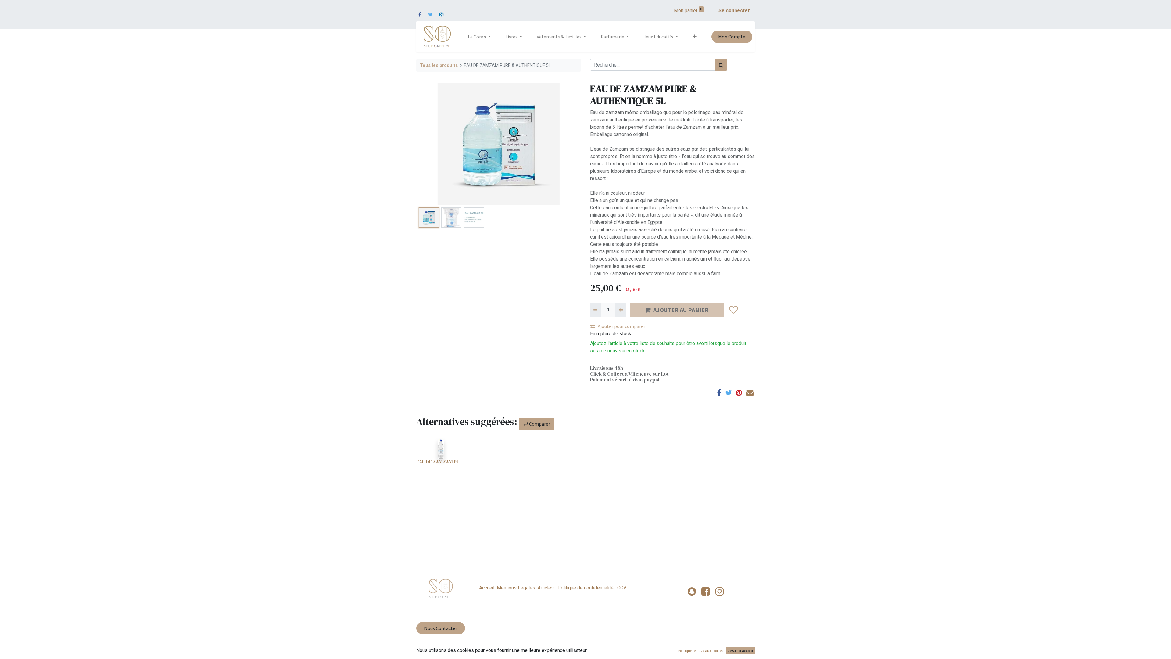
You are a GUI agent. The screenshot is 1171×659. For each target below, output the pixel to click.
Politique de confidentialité (585, 588)
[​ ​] (419, 10)
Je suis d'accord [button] (740, 650)
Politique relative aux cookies (700, 650)
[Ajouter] (620, 310)
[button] (694, 37)
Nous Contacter (440, 628)
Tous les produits (439, 65)
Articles (546, 588)
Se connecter (734, 10)
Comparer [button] (539, 424)
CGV (621, 588)
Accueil (486, 588)
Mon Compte (731, 37)
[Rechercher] (721, 65)
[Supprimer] (595, 310)
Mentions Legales (516, 588)
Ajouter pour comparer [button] (621, 326)
